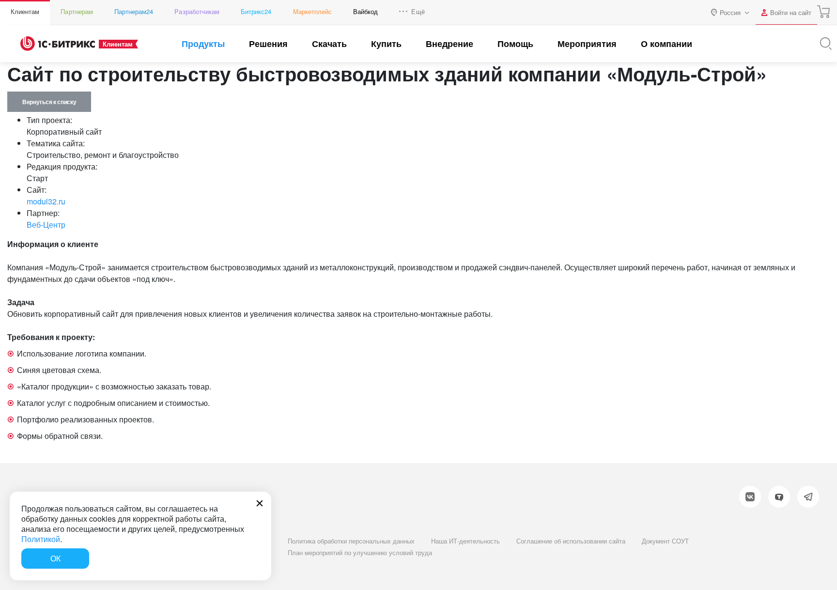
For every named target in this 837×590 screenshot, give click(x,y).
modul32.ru (46, 201)
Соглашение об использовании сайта (570, 540)
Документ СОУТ (665, 540)
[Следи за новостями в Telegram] (808, 497)
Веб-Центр (46, 224)
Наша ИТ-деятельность (465, 540)
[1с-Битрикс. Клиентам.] (57, 43)
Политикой (40, 538)
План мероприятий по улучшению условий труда (360, 552)
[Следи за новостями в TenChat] (779, 497)
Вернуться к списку (49, 101)
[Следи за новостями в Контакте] (750, 497)
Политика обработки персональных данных (351, 540)
